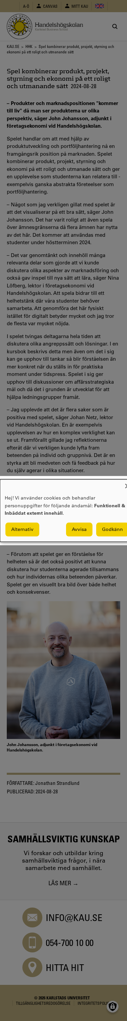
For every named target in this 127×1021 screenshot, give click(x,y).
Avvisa (79, 529)
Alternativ (22, 529)
